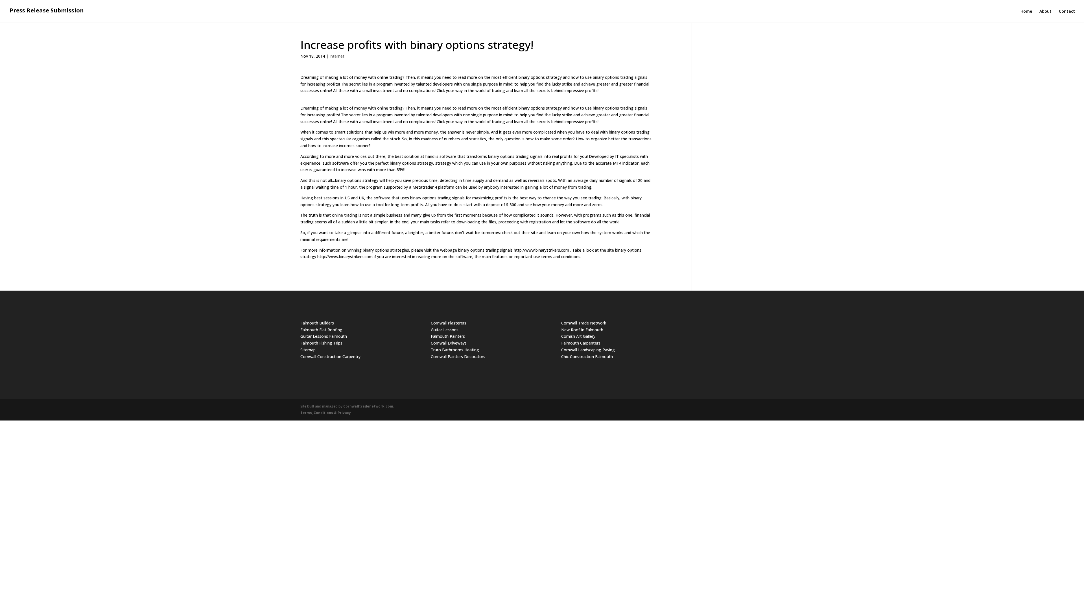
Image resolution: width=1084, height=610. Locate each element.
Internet (336, 56)
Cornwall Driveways (449, 343)
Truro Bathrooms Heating (455, 349)
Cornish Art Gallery (578, 336)
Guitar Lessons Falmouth (323, 336)
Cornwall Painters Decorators (458, 356)
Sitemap (308, 349)
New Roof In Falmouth (582, 329)
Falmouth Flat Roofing (321, 329)
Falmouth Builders (317, 323)
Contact (1067, 11)
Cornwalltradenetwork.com (368, 406)
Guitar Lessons (444, 329)
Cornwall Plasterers (448, 323)
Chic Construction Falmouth (587, 356)
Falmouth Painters (448, 336)
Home (1026, 11)
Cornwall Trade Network (583, 323)
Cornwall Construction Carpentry (330, 356)
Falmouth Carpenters (580, 343)
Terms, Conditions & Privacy (325, 412)
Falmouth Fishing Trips (321, 343)
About (1045, 11)
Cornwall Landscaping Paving (588, 349)
